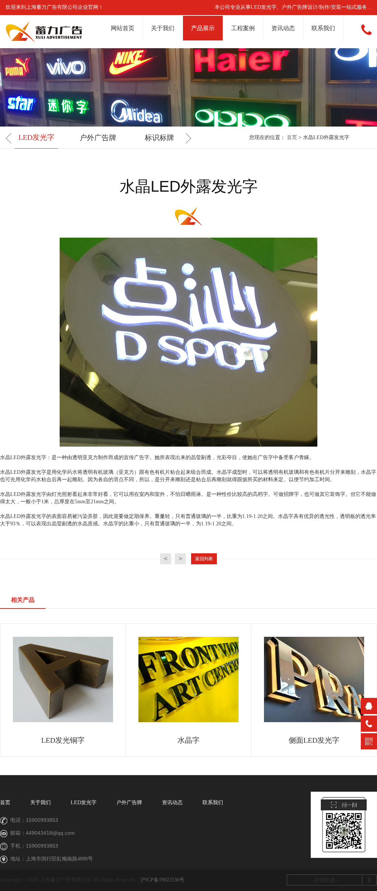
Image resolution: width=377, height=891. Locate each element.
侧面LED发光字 (314, 740)
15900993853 (42, 820)
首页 (292, 137)
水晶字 (188, 740)
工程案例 (243, 28)
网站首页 (122, 28)
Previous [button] (11, 138)
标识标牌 (159, 138)
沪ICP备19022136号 (162, 880)
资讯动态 (283, 28)
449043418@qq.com (50, 833)
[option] (36, 138)
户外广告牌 (98, 138)
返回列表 (204, 558)
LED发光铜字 (63, 740)
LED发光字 (36, 137)
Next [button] (186, 138)
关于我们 (163, 28)
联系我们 (323, 28)
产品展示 (203, 28)
